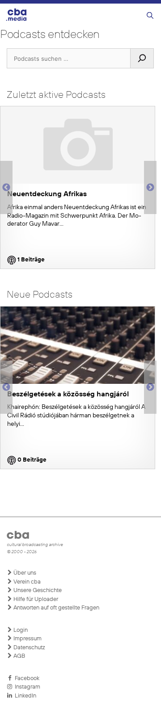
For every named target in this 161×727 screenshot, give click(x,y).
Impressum (27, 639)
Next (150, 187)
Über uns (24, 573)
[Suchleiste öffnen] (150, 16)
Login (20, 630)
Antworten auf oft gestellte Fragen (55, 608)
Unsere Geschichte (37, 590)
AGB (18, 656)
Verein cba (26, 582)
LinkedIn (24, 696)
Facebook (25, 678)
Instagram (26, 687)
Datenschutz (28, 648)
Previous (4, 187)
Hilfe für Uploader (35, 599)
